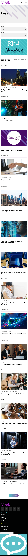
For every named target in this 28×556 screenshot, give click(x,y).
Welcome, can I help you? (6, 532)
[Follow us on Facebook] (10, 509)
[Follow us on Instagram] (6, 509)
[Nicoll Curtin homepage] (5, 2)
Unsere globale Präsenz (6, 518)
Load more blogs (13, 495)
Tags (3, 29)
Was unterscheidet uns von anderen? (9, 525)
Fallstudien (3, 528)
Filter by (2, 26)
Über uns (3, 514)
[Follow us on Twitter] (18, 509)
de (22, 2)
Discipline (4, 35)
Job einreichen (4, 529)
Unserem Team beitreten (6, 516)
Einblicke (2, 517)
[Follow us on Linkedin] (2, 509)
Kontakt (2, 520)
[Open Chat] (13, 544)
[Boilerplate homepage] (14, 504)
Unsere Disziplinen (4, 526)
